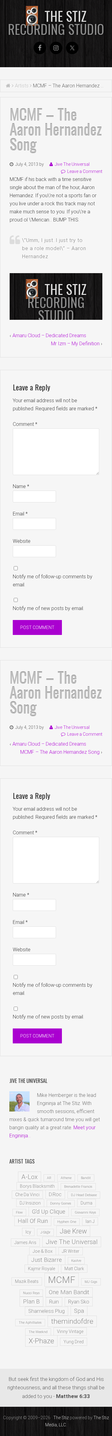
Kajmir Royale (41, 1268)
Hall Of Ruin (33, 1221)
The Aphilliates (30, 1323)
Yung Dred (73, 1341)
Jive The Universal (72, 1242)
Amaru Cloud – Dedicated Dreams (49, 335)
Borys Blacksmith (37, 1186)
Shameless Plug (46, 1311)
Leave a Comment (84, 171)
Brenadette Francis (78, 1187)
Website (21, 541)
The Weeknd (38, 1332)
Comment (25, 424)
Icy (28, 1231)
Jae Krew (73, 1231)
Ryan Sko (78, 1302)
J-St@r (45, 1232)
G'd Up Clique (48, 1211)
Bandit (86, 1178)
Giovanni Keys (85, 1212)
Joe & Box (43, 1251)
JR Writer (70, 1251)
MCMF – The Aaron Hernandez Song (60, 752)
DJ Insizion (30, 1203)
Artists (22, 86)
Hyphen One (66, 1222)
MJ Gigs (91, 1282)
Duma (86, 1203)
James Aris (25, 1242)
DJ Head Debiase (84, 1195)
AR (49, 1178)
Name (21, 486)
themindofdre (72, 1321)
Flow (19, 1212)
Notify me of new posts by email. (48, 608)
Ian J (90, 1221)
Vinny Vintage (70, 1331)
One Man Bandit (69, 1292)
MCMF (61, 1280)
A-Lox (29, 1177)
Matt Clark (74, 1268)
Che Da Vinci (27, 1194)
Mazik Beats (27, 1281)
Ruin (54, 1302)
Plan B (31, 1301)
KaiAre (76, 1261)
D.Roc (55, 1194)
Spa (79, 1311)
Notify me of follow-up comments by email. (52, 581)
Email (20, 514)
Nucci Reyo (31, 1293)
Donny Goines (60, 1203)
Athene (66, 1178)
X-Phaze (41, 1341)
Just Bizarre (46, 1259)
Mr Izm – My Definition (75, 344)
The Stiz (56, 22)
